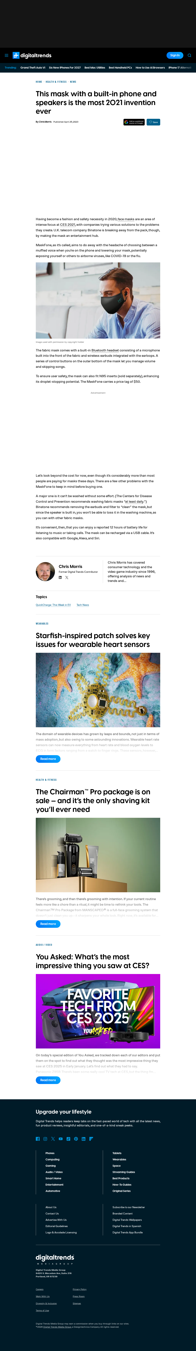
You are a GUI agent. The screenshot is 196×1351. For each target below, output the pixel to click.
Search (189, 55)
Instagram (45, 1139)
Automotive (53, 1191)
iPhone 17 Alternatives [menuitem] (182, 68)
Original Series (122, 1191)
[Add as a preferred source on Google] (134, 122)
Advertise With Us (56, 1219)
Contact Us (52, 1213)
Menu (6, 55)
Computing (53, 1160)
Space (117, 1166)
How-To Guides (122, 1185)
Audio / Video (54, 1172)
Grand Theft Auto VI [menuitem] (32, 68)
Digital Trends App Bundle (128, 1232)
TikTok (68, 1139)
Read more (48, 759)
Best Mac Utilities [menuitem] (95, 68)
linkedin (60, 577)
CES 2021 (67, 224)
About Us (51, 1207)
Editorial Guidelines (57, 1226)
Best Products (121, 1178)
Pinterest (76, 1139)
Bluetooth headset (105, 350)
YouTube (61, 1139)
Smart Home (53, 1178)
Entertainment (54, 1185)
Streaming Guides (124, 1172)
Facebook (38, 1139)
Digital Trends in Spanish (127, 1226)
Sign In (175, 55)
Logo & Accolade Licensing (61, 1232)
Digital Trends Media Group (57, 1326)
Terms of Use (42, 1310)
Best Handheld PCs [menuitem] (120, 68)
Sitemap (77, 1303)
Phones (50, 1153)
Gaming (51, 1166)
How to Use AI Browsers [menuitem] (150, 68)
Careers (39, 1289)
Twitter (53, 1139)
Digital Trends (25, 60)
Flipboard (91, 1139)
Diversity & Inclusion (46, 1303)
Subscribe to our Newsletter (129, 1207)
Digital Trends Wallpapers (127, 1219)
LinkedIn (84, 1139)
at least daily (134, 501)
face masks (126, 219)
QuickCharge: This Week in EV (53, 604)
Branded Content (123, 1213)
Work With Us (43, 1296)
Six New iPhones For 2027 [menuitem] (65, 68)
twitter (66, 577)
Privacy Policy (80, 1289)
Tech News (83, 604)
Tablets (117, 1153)
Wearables (119, 1160)
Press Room (79, 1296)
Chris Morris (45, 122)
